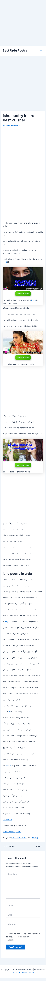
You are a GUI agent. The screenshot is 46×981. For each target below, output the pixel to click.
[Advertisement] (23, 23)
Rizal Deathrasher (18, 837)
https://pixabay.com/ (12, 831)
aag (6, 621)
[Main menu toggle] (40, 50)
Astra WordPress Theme (23, 972)
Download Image (23, 293)
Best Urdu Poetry (15, 50)
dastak (9, 765)
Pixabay (35, 837)
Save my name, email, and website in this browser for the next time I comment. (23, 937)
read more (7, 819)
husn (33, 300)
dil (9, 711)
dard (5, 262)
